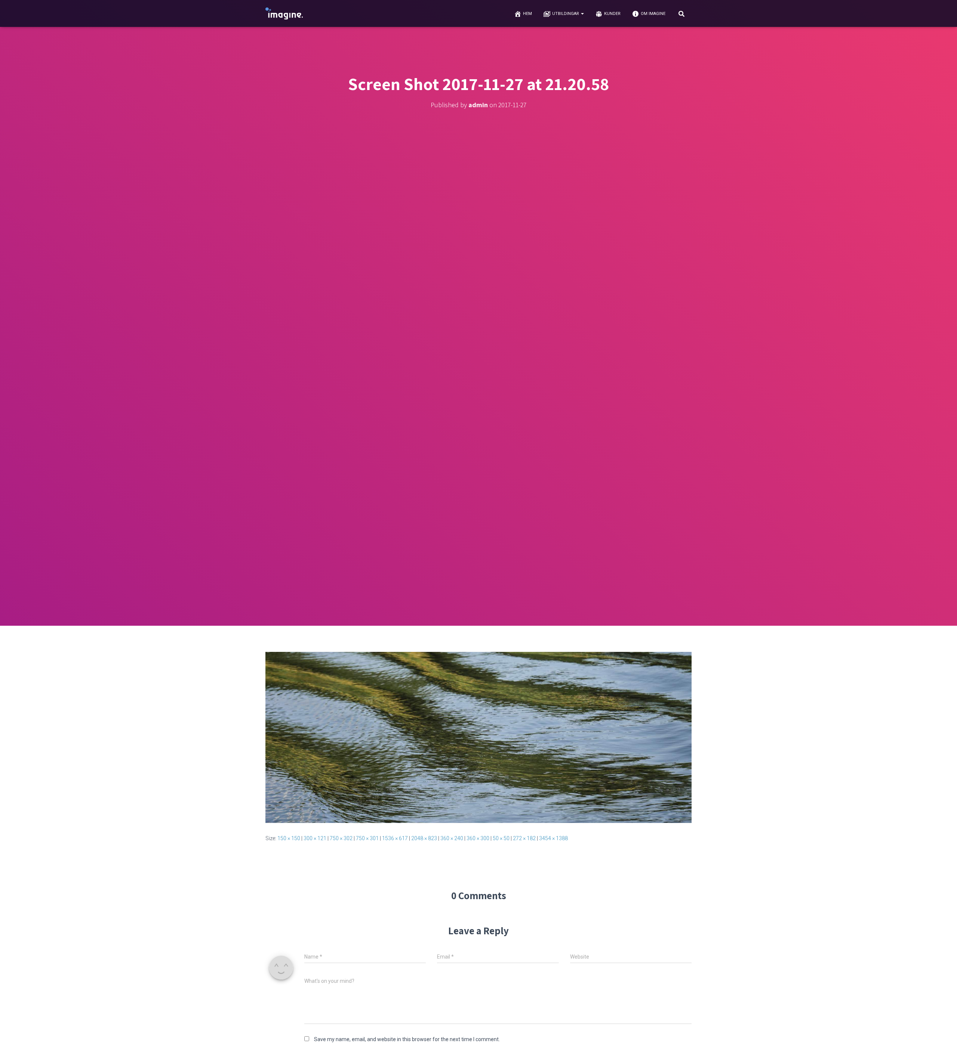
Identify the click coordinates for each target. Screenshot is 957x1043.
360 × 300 (478, 838)
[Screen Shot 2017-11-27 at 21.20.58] (478, 737)
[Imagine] (284, 13)
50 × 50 (501, 838)
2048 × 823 (424, 838)
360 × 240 (451, 838)
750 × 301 (367, 838)
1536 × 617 (395, 838)
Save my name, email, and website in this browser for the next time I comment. (407, 1039)
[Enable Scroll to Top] (942, 1028)
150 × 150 (288, 838)
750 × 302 (341, 838)
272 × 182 (524, 838)
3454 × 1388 (553, 838)
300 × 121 (315, 838)
